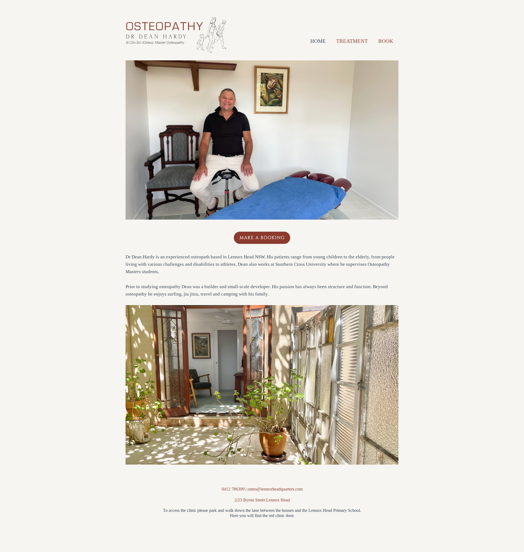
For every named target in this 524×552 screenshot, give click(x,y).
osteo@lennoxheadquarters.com (275, 489)
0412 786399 (233, 489)
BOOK (385, 41)
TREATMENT (352, 41)
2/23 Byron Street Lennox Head (262, 500)
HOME (318, 41)
